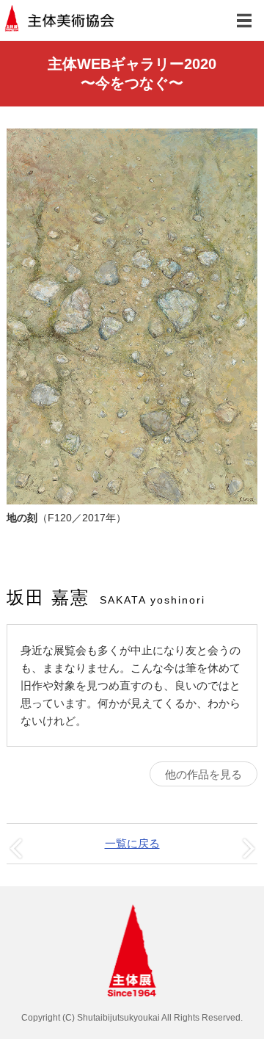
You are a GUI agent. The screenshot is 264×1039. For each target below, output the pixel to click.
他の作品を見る (203, 774)
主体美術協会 (60, 20)
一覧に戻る (132, 843)
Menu (243, 20)
